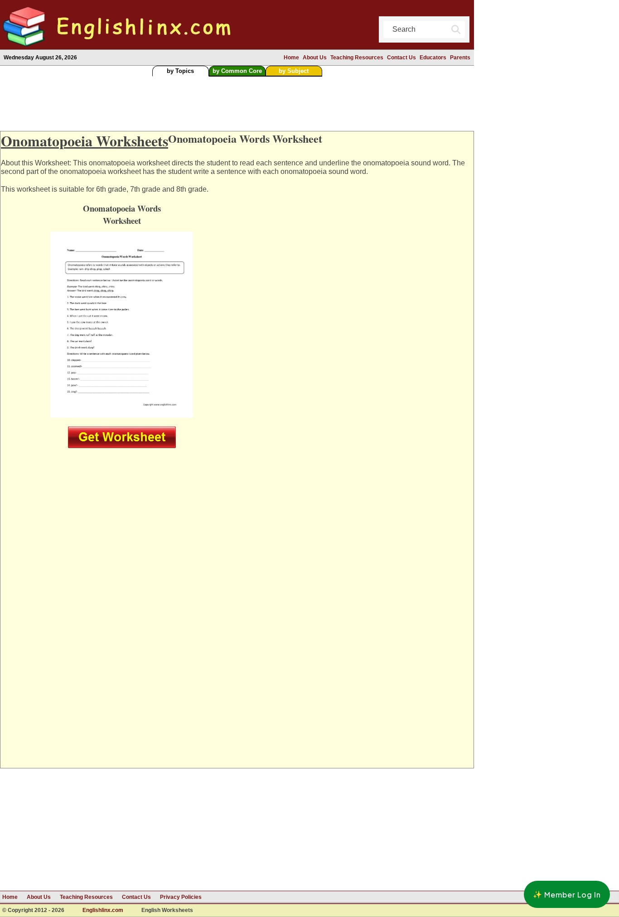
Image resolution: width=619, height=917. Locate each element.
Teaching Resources (356, 57)
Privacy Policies (181, 897)
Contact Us (401, 57)
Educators (433, 57)
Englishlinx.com (102, 910)
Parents (460, 57)
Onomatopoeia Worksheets (84, 140)
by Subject (294, 71)
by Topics (180, 71)
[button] (567, 894)
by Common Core (237, 71)
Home (291, 57)
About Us (315, 57)
